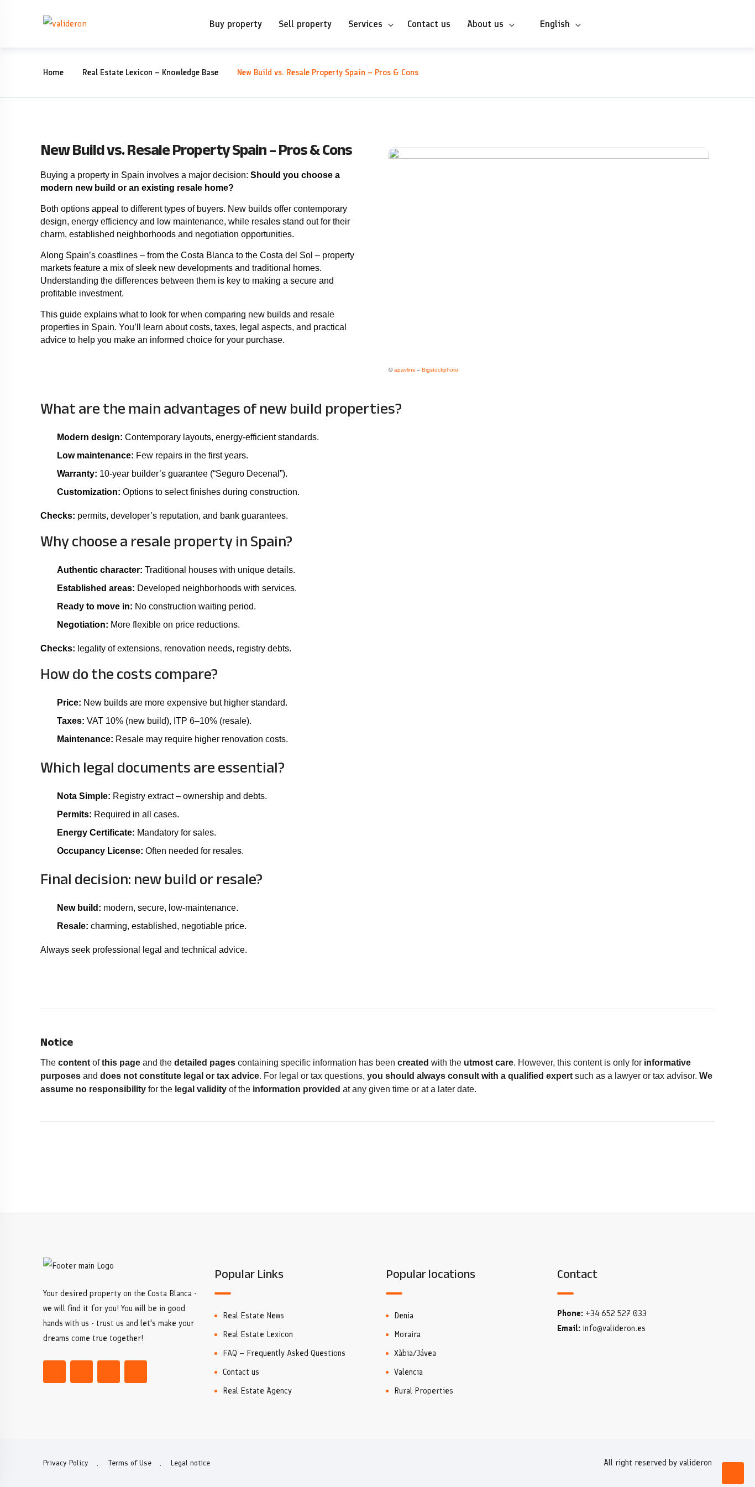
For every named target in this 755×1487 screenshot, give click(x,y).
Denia (403, 1316)
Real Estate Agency (257, 1391)
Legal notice (190, 1463)
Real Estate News (253, 1316)
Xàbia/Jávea (415, 1353)
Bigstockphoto (440, 370)
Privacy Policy (65, 1463)
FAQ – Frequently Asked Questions (284, 1353)
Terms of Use (129, 1463)
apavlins (404, 370)
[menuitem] (553, 24)
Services (365, 23)
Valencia (408, 1372)
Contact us (428, 23)
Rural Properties (423, 1391)
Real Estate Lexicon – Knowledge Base (150, 72)
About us (485, 23)
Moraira (407, 1334)
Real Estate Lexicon (258, 1334)
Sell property (305, 23)
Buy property (235, 23)
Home (53, 72)
